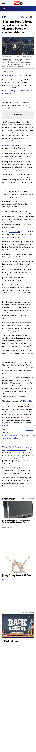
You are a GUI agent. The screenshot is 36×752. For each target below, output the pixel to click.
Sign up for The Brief (9, 467)
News (5, 17)
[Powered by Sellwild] (31, 612)
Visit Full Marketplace (27, 498)
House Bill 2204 (14, 232)
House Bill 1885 (8, 145)
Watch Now (30, 3)
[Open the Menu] (3, 2)
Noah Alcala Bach (11, 75)
